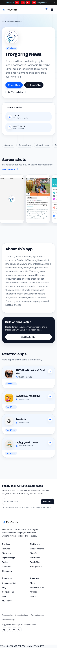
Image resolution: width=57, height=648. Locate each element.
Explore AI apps (8, 557)
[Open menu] (52, 9)
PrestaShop (35, 562)
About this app (42, 145)
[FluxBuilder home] (9, 9)
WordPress (35, 557)
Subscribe (47, 501)
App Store (15, 85)
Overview (8, 145)
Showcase (6, 553)
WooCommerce (37, 548)
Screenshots (25, 145)
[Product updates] (46, 9)
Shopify (33, 553)
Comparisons (8, 592)
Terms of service (37, 615)
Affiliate (33, 592)
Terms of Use (33, 507)
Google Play (35, 85)
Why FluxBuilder (37, 587)
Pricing (5, 562)
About (32, 583)
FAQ (4, 596)
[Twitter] (9, 630)
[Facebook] (4, 630)
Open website (8, 169)
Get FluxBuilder (28, 337)
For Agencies (36, 566)
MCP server (7, 600)
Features (6, 548)
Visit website (17, 92)
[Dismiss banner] (54, 3)
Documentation (9, 583)
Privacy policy (7, 615)
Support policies (21, 615)
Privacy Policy (46, 507)
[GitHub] (19, 630)
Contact (33, 596)
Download (6, 566)
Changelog (7, 571)
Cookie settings (8, 620)
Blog (4, 587)
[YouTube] (14, 630)
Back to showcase (13, 21)
